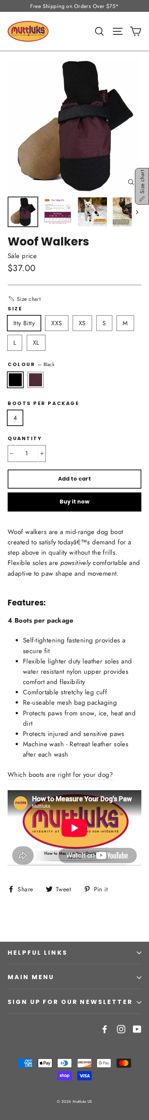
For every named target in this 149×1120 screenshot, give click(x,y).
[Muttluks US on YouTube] (137, 1028)
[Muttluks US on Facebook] (104, 1028)
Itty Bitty (24, 323)
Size (15, 308)
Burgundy (35, 379)
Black (15, 379)
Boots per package (43, 403)
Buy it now (74, 501)
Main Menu (31, 977)
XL (36, 342)
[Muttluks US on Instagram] (121, 1028)
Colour (31, 364)
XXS (56, 323)
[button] (24, 299)
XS (82, 323)
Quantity (25, 438)
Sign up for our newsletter (70, 1001)
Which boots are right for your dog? (60, 774)
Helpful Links (38, 952)
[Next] (136, 212)
